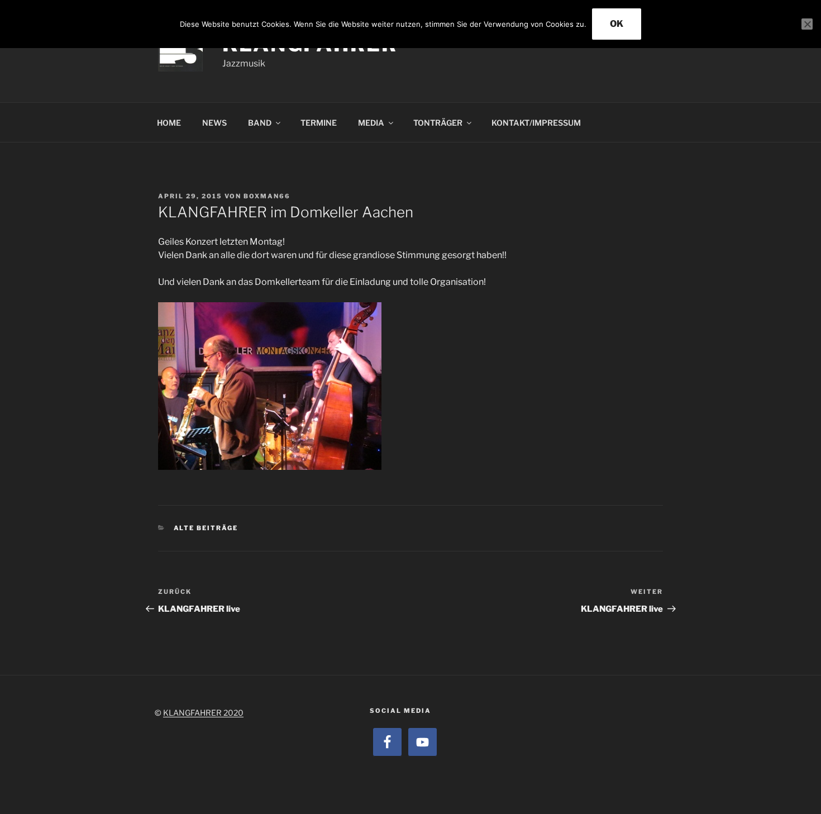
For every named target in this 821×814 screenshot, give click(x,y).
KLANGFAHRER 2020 (203, 712)
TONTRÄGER (437, 122)
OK (616, 23)
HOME (169, 122)
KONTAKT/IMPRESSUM (536, 122)
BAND (259, 122)
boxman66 (267, 196)
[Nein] (807, 24)
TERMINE (318, 122)
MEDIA (371, 122)
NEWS (214, 122)
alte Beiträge (206, 528)
